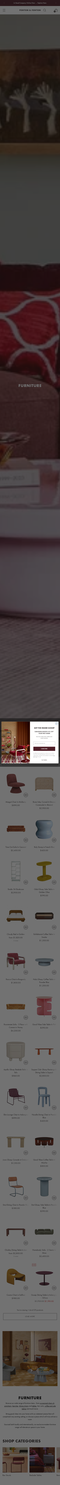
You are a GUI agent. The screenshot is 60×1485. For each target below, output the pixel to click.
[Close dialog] (56, 723)
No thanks (44, 760)
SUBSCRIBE (44, 749)
